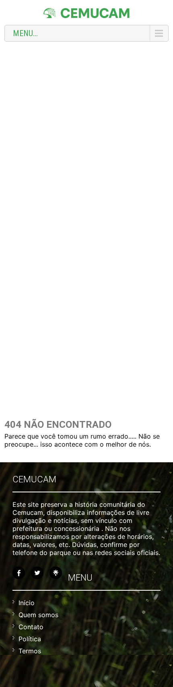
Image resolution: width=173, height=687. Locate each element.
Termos (30, 651)
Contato (31, 627)
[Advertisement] (86, 136)
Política (30, 639)
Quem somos (38, 615)
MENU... (25, 33)
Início (27, 603)
